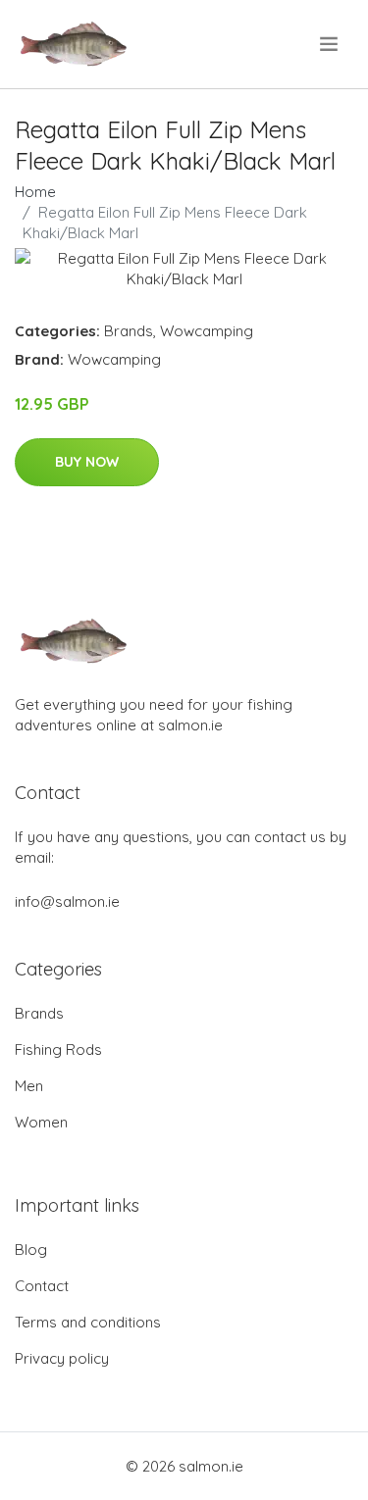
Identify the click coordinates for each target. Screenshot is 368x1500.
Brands (128, 331)
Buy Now (87, 462)
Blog (31, 1249)
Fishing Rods (58, 1049)
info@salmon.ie (67, 901)
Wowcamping (206, 331)
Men (29, 1085)
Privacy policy (62, 1358)
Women (41, 1122)
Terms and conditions (88, 1322)
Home (35, 191)
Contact (42, 1285)
